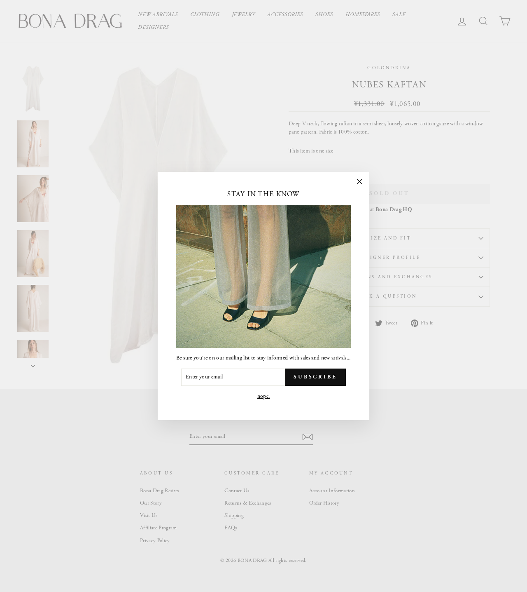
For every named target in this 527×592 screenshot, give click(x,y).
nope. (263, 396)
